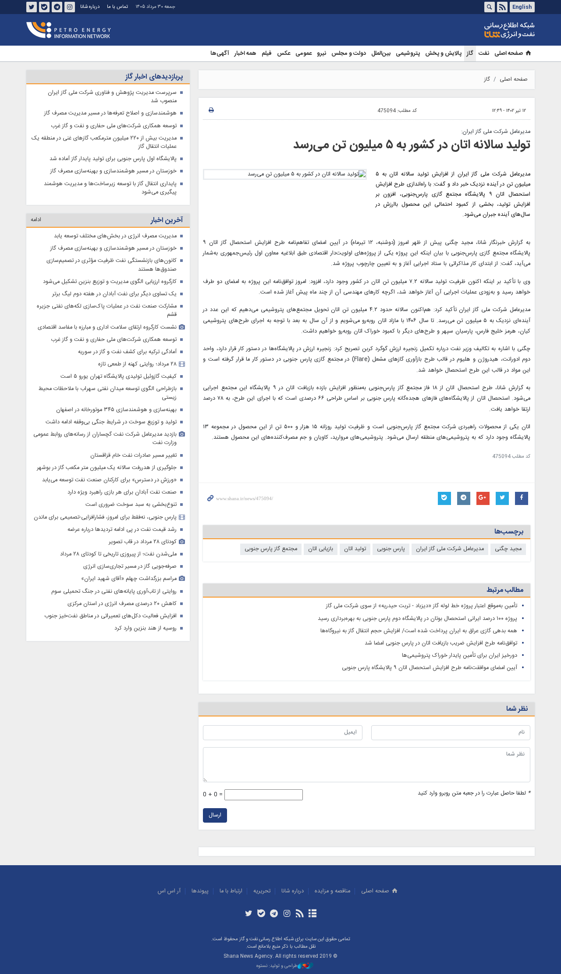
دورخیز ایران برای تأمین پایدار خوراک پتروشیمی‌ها (459, 656)
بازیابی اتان (320, 549)
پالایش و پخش (443, 53)
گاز (470, 53)
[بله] (261, 914)
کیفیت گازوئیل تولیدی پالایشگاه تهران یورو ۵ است (118, 376)
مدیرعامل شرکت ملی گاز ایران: (495, 131)
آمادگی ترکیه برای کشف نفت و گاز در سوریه (127, 352)
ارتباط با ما (231, 891)
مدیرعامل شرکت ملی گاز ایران (450, 549)
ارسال (215, 815)
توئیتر (31, 7)
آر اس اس (169, 891)
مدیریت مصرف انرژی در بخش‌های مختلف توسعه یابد (115, 236)
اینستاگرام (69, 7)
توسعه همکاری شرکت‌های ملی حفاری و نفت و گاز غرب (114, 126)
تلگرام (57, 7)
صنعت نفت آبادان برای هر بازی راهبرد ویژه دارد (122, 492)
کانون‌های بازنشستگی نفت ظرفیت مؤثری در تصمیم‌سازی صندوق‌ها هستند (111, 265)
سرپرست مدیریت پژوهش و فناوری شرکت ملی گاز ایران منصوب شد (112, 97)
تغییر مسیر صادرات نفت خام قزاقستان (133, 455)
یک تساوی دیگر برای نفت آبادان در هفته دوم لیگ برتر (114, 294)
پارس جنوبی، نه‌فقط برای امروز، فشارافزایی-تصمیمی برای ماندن (105, 517)
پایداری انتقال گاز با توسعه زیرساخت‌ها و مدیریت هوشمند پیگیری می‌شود (110, 188)
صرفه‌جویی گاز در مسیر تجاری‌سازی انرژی (130, 566)
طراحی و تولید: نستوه (277, 966)
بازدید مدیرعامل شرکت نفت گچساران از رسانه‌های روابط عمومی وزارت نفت (105, 438)
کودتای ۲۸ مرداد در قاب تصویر (143, 542)
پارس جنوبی (391, 549)
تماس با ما (117, 7)
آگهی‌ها (219, 53)
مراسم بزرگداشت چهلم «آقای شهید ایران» (129, 579)
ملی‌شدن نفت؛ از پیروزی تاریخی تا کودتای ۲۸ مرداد (118, 554)
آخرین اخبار (167, 220)
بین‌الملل (381, 53)
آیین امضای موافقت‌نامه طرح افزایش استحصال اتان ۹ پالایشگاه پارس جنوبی (429, 668)
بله (44, 7)
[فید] (299, 914)
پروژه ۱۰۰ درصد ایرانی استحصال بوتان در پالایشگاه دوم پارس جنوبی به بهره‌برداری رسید (417, 619)
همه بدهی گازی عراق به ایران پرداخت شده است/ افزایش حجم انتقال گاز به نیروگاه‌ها (418, 631)
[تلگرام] (274, 914)
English (522, 7)
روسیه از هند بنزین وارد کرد (145, 628)
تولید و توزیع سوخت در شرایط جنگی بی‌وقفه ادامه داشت (111, 422)
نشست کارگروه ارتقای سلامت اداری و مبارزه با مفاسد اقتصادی (107, 327)
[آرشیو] (312, 914)
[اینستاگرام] (286, 914)
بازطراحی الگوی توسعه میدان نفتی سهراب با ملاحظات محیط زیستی (108, 393)
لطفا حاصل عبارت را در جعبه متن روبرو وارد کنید (474, 793)
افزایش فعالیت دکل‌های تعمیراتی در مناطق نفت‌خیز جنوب (110, 616)
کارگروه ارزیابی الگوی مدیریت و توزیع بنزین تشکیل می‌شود (110, 282)
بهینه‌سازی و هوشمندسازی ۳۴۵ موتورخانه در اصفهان (116, 410)
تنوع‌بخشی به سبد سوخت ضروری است (131, 505)
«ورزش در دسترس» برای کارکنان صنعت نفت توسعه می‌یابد (109, 480)
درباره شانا (89, 7)
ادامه (36, 220)
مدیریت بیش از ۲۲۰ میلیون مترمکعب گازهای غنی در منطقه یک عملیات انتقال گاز (104, 142)
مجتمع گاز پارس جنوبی (271, 549)
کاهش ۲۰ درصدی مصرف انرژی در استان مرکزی (122, 604)
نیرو (321, 53)
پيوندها (200, 891)
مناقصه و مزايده (332, 891)
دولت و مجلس (348, 53)
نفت (484, 53)
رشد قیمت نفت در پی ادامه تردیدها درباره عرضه (122, 530)
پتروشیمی (408, 53)
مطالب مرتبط (504, 590)
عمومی (303, 53)
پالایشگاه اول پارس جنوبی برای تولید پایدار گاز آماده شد (113, 159)
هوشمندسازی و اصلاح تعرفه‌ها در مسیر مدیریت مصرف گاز (110, 113)
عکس (283, 53)
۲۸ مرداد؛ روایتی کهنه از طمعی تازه (137, 364)
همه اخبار (245, 53)
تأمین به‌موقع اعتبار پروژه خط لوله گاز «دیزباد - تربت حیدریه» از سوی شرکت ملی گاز (421, 606)
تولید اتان (355, 549)
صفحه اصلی (508, 53)
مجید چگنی (508, 549)
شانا (479, 30)
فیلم (267, 53)
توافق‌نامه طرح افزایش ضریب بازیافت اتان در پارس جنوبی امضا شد (441, 643)
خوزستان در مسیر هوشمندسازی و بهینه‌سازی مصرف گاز (113, 171)
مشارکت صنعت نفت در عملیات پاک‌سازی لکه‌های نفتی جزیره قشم (107, 310)
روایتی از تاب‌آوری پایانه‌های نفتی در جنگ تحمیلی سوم (114, 591)
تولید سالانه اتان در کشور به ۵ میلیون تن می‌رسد (411, 145)
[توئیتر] (248, 914)
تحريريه (261, 891)
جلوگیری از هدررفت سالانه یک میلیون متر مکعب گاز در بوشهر (107, 468)
